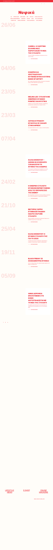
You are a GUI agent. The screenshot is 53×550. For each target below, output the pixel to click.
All (11, 16)
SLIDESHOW (23, 18)
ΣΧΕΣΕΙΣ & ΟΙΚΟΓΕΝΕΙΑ (21, 20)
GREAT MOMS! (22, 16)
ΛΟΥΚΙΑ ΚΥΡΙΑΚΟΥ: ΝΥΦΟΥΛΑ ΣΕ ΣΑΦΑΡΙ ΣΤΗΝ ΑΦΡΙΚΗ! (37, 123)
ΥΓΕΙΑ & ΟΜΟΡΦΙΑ (39, 20)
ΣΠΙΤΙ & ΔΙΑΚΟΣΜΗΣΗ (38, 18)
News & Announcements (15, 18)
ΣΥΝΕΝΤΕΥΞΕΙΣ (13, 20)
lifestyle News (9, 491)
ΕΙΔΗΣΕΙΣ (28, 18)
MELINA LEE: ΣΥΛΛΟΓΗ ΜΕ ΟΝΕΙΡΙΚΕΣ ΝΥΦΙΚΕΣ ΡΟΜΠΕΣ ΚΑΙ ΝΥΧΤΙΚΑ (39, 99)
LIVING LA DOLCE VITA (38, 16)
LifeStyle (31, 16)
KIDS (27, 16)
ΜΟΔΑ (32, 18)
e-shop (26, 490)
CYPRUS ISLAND (16, 16)
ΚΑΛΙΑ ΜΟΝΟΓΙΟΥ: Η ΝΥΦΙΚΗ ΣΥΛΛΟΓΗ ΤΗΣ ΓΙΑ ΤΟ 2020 (37, 236)
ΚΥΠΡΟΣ (5, 27)
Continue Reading (34, 58)
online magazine (43, 491)
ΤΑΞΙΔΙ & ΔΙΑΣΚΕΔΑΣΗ (31, 20)
